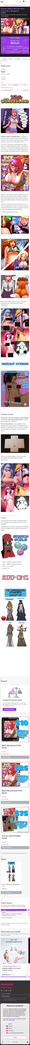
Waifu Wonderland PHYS (12, 791)
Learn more (12, 915)
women (25, 84)
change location (22, 5)
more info (3, 74)
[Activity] (23, 1)
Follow (15, 49)
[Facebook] (1, 990)
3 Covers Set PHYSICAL (11, 836)
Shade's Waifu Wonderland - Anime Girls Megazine (13, 10)
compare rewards (9, 709)
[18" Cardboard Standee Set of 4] (11, 872)
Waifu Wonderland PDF (11, 745)
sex (20, 84)
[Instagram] (8, 990)
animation (4, 84)
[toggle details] (26, 976)
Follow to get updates (7, 917)
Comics (3, 79)
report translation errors (12, 1000)
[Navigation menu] (28, 1)
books (9, 84)
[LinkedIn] (10, 990)
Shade (4, 12)
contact (8, 74)
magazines (15, 84)
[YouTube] (6, 990)
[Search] (16, 2)
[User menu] (26, 2)
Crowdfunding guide (20, 906)
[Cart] (20, 2)
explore (8, 935)
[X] (4, 990)
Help (12, 906)
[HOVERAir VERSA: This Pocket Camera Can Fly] (14, 950)
